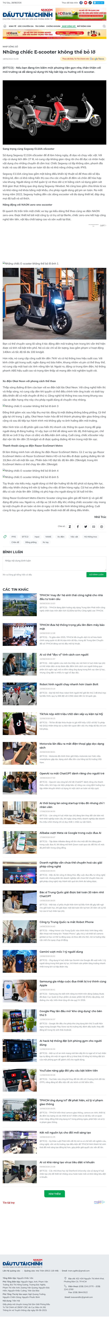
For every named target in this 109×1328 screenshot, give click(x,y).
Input (37, 536)
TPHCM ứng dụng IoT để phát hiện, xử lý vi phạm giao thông (71, 1102)
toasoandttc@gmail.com (82, 1297)
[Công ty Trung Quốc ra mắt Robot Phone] (20, 931)
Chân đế (15, 542)
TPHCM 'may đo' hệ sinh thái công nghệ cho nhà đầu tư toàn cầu (71, 597)
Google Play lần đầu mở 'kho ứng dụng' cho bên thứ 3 (71, 1013)
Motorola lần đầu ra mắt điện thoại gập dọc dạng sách (72, 745)
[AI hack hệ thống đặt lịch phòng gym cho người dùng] (20, 1050)
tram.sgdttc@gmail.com (79, 1270)
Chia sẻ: (61, 526)
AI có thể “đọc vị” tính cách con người (64, 654)
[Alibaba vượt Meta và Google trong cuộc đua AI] (20, 842)
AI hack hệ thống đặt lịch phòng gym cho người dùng (71, 1042)
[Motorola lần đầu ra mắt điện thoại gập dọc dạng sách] (20, 753)
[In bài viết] (101, 526)
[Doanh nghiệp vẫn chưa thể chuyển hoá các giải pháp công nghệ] (20, 872)
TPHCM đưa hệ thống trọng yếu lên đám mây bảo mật (72, 626)
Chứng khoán (53, 26)
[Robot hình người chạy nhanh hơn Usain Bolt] (20, 694)
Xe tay (46, 542)
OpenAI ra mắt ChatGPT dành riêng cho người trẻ (72, 773)
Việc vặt (74, 536)
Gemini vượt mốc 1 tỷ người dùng (61, 951)
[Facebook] (81, 2)
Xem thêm (55, 1193)
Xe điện (60, 536)
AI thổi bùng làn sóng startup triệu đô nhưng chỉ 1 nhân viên (72, 805)
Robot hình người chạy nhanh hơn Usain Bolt (69, 684)
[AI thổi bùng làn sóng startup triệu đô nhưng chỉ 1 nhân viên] (20, 812)
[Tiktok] (90, 2)
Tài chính (40, 26)
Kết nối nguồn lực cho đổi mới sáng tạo (65, 1132)
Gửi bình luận (96, 574)
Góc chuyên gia (25, 26)
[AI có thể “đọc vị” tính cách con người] (20, 664)
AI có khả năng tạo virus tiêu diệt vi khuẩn (67, 1162)
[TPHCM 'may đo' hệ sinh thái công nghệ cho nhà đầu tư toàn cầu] (20, 604)
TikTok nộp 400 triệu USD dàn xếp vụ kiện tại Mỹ (71, 714)
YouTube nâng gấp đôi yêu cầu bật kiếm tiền (69, 1070)
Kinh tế (12, 26)
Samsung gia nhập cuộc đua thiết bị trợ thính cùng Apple (73, 983)
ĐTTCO (25, 536)
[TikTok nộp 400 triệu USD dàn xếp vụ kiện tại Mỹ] (20, 723)
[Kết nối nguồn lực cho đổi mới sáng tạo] (20, 1142)
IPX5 (13, 536)
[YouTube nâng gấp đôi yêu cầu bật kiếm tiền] (20, 1080)
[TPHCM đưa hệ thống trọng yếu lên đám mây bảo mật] (20, 634)
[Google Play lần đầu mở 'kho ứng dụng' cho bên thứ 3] (20, 1020)
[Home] (5, 26)
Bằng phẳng (30, 542)
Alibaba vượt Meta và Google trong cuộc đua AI (70, 833)
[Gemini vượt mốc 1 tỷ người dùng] (20, 961)
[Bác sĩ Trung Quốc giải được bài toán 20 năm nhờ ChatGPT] (20, 902)
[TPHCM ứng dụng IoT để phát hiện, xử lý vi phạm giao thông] (20, 1110)
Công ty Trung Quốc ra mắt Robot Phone (67, 922)
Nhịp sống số (68, 26)
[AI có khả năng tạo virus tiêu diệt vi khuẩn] (20, 1172)
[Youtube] (85, 2)
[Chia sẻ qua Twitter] (85, 526)
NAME (48, 536)
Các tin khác (16, 589)
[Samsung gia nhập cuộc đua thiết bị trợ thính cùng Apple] (20, 991)
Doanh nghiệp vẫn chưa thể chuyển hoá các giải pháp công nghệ (71, 864)
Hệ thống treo (90, 536)
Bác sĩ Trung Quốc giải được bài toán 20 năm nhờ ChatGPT (72, 894)
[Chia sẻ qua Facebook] (78, 526)
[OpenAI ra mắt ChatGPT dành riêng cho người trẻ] (20, 783)
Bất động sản (84, 26)
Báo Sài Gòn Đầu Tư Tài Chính (28, 14)
